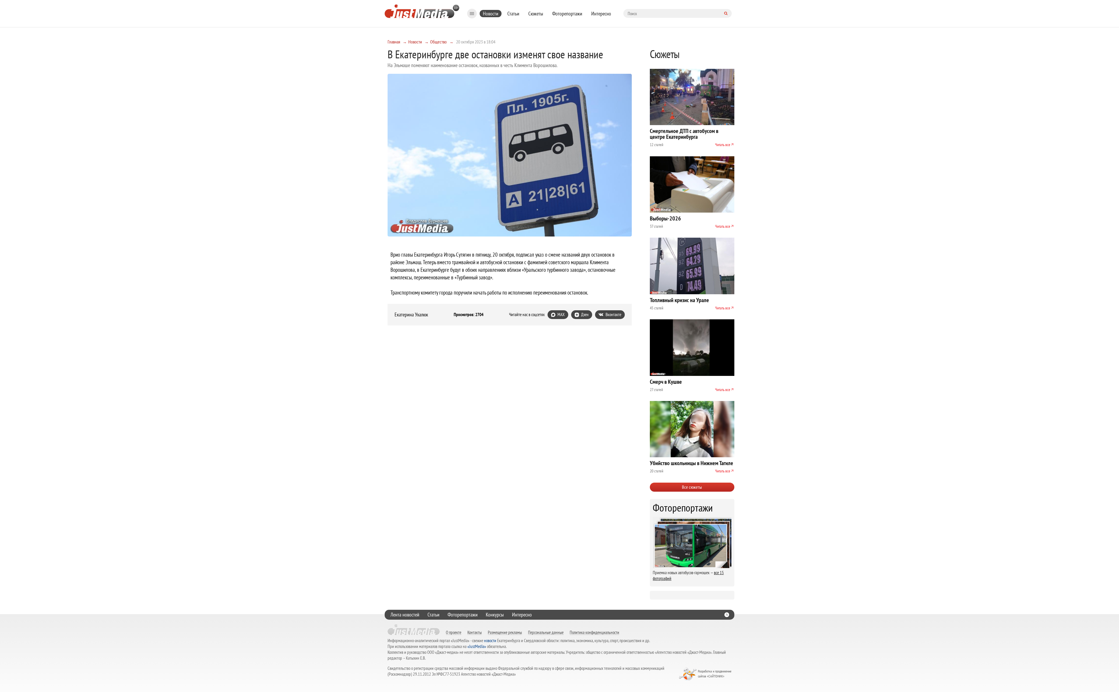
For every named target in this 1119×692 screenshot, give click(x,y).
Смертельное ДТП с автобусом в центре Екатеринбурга (684, 134)
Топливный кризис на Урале (679, 300)
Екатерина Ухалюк (411, 315)
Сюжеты (535, 13)
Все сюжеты (692, 487)
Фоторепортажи (567, 13)
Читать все (722, 145)
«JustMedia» (476, 646)
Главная (394, 41)
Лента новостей (404, 614)
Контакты (474, 632)
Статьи (513, 13)
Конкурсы (495, 614)
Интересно (601, 13)
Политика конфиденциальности (594, 632)
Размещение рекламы (505, 632)
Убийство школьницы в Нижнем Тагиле (691, 463)
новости (490, 640)
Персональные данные (546, 632)
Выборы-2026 (665, 218)
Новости (490, 13)
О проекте (453, 632)
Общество (438, 41)
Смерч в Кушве (666, 382)
